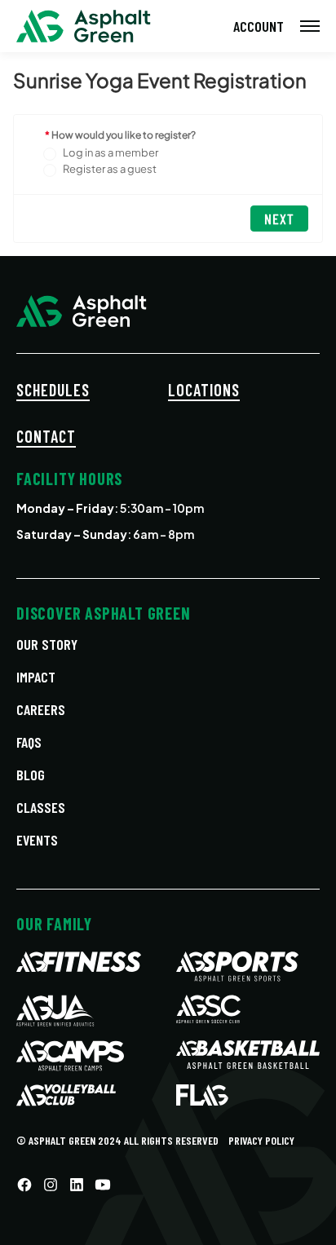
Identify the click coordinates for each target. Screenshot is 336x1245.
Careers (40, 709)
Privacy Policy (261, 1140)
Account (258, 26)
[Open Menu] (310, 26)
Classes (40, 807)
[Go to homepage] (83, 26)
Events (37, 840)
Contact (46, 436)
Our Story (46, 644)
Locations (204, 390)
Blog (30, 775)
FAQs (29, 742)
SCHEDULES (53, 390)
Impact (35, 677)
